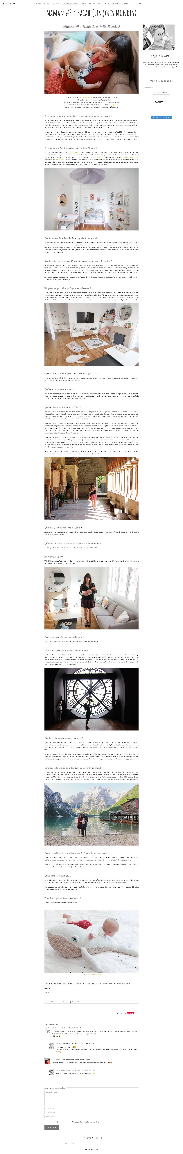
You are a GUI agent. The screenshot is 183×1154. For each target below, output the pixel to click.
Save (131, 1013)
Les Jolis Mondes (86, 97)
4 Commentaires (75, 1002)
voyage (95, 157)
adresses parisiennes (129, 157)
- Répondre (78, 1028)
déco (102, 157)
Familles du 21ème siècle (63, 1002)
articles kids (59, 160)
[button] (140, 3)
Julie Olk (54, 1028)
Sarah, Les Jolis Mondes (58, 1059)
